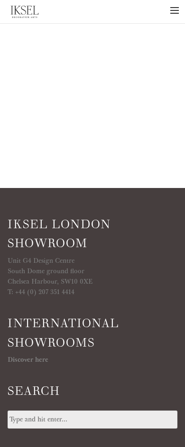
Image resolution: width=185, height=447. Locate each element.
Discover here (28, 360)
